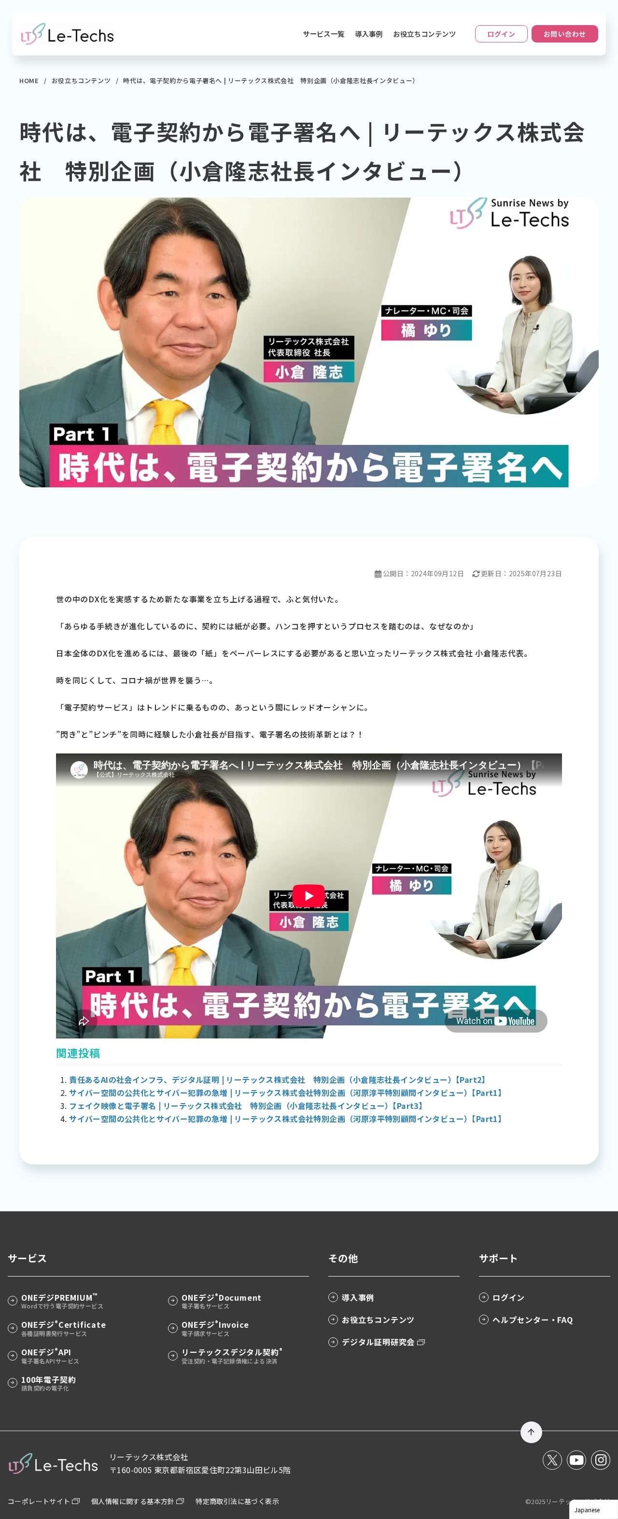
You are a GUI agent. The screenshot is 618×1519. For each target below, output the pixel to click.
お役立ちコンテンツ (424, 33)
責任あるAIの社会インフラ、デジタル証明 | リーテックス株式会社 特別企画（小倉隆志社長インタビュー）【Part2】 (279, 1079)
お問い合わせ (565, 34)
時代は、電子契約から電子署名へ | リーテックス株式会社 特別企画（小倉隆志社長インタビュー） (271, 80)
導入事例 (369, 33)
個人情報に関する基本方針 (133, 1501)
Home (30, 80)
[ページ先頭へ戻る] (531, 1432)
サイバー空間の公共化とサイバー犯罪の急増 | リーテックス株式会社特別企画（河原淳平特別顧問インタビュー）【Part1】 (287, 1092)
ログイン (501, 34)
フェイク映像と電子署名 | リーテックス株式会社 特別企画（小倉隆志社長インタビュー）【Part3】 (247, 1105)
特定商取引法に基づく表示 (237, 1501)
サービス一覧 (323, 33)
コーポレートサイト (40, 1501)
